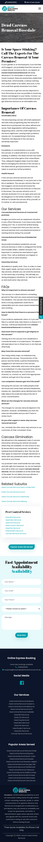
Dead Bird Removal (13, 517)
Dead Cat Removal (21, 717)
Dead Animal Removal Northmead (21, 775)
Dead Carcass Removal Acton (13, 492)
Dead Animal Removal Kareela (21, 759)
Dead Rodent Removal (14, 531)
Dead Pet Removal (13, 523)
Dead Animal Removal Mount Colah (21, 756)
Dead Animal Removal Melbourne (21, 706)
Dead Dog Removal (21, 720)
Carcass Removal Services (16, 533)
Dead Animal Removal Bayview (22, 753)
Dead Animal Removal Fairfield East (21, 767)
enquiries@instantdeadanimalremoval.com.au (23, 670)
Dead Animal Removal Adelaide (21, 712)
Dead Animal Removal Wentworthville (21, 751)
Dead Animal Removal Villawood (21, 770)
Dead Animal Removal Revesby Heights (21, 762)
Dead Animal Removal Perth (21, 709)
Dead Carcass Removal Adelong (14, 501)
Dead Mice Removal (13, 520)
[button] (22, 607)
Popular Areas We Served (21, 547)
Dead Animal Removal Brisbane (21, 701)
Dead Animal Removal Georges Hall (21, 764)
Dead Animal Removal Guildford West (21, 772)
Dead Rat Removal (13, 528)
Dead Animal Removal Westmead (21, 778)
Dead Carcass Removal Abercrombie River (18, 487)
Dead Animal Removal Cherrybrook (22, 780)
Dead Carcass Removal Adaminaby (15, 497)
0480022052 (11, 2)
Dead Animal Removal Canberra (21, 704)
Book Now (21, 635)
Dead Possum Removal (15, 525)
